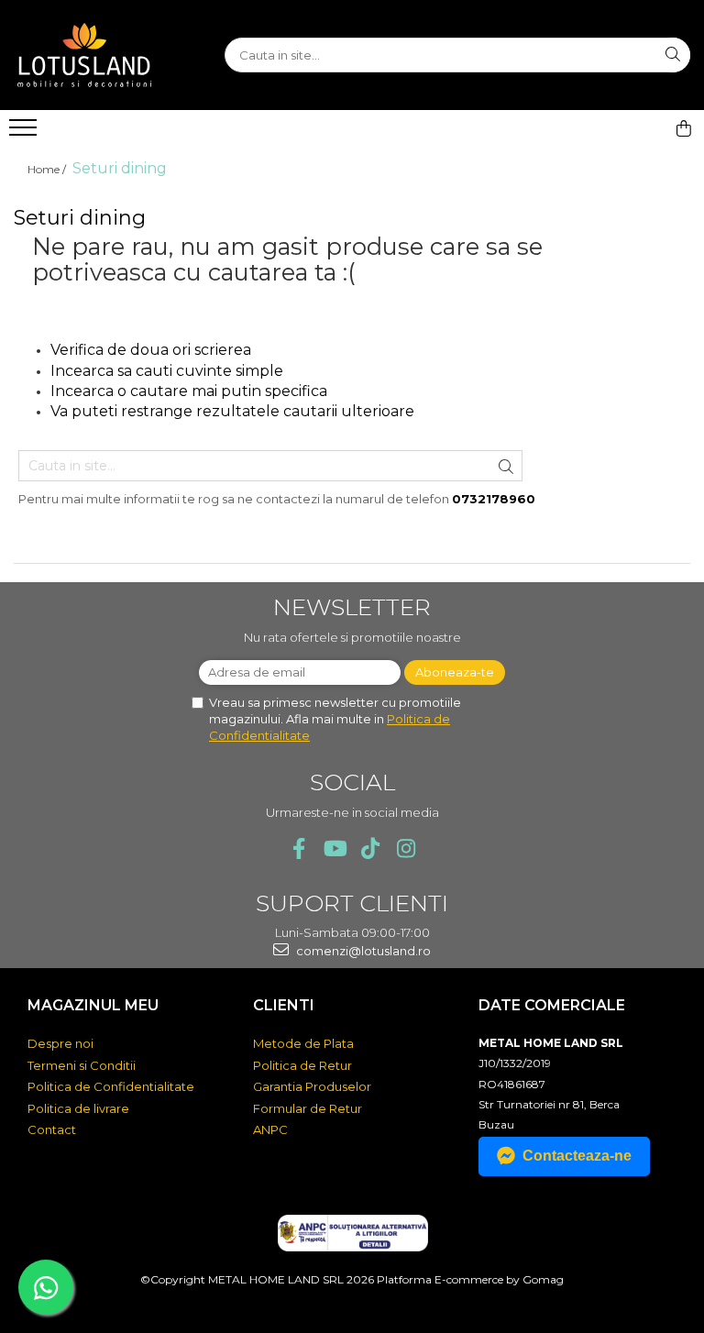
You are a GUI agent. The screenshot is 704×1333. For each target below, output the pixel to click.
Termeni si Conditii (82, 1065)
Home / (48, 169)
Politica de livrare (78, 1108)
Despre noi (61, 1043)
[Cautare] (672, 55)
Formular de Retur (307, 1108)
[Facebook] (298, 848)
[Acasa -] (105, 55)
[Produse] (25, 133)
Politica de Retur (302, 1065)
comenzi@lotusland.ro (362, 950)
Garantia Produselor (312, 1086)
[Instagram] (406, 848)
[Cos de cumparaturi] (684, 128)
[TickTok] (370, 848)
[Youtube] (334, 848)
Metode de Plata (303, 1043)
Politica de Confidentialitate (111, 1086)
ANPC (270, 1129)
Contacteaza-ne (577, 1155)
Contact (52, 1129)
